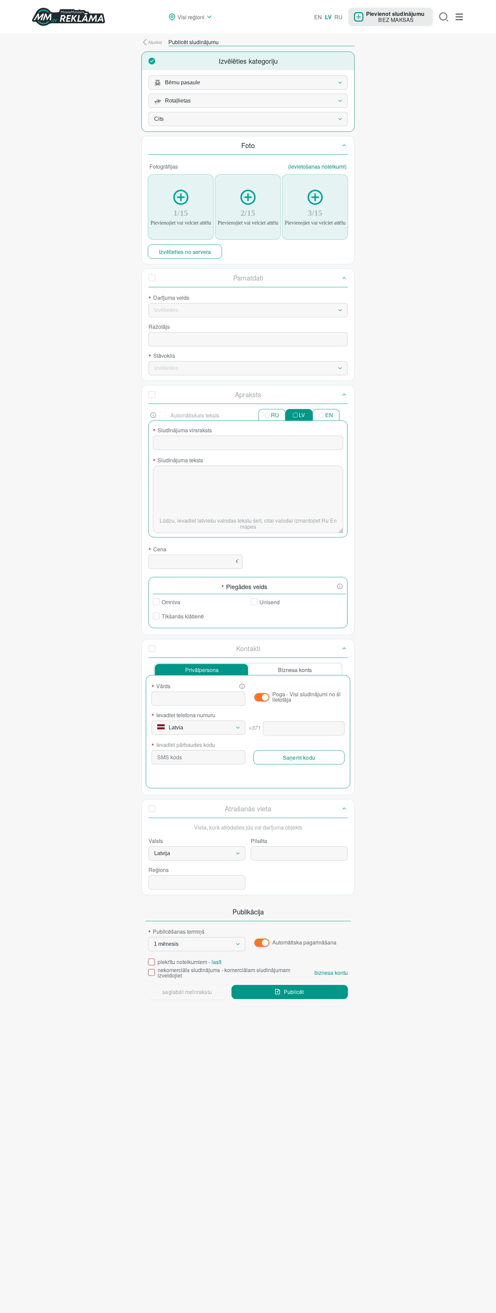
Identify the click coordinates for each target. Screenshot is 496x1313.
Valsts (155, 841)
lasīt (216, 962)
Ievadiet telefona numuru (183, 716)
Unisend (269, 602)
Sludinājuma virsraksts (182, 431)
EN (318, 17)
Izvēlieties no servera (185, 252)
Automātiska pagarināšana (304, 942)
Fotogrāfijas (248, 166)
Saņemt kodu (299, 757)
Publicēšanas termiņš (176, 932)
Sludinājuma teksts (178, 461)
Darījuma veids (168, 298)
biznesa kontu (331, 972)
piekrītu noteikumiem (189, 962)
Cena (157, 550)
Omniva (171, 602)
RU (338, 17)
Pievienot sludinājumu (395, 13)
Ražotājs (159, 326)
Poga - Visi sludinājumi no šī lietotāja (306, 697)
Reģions (158, 870)
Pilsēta (259, 841)
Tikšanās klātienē (183, 616)
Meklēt (443, 16)
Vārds (160, 687)
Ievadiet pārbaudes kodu (183, 745)
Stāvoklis (161, 356)
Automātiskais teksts (194, 415)
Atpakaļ (155, 42)
